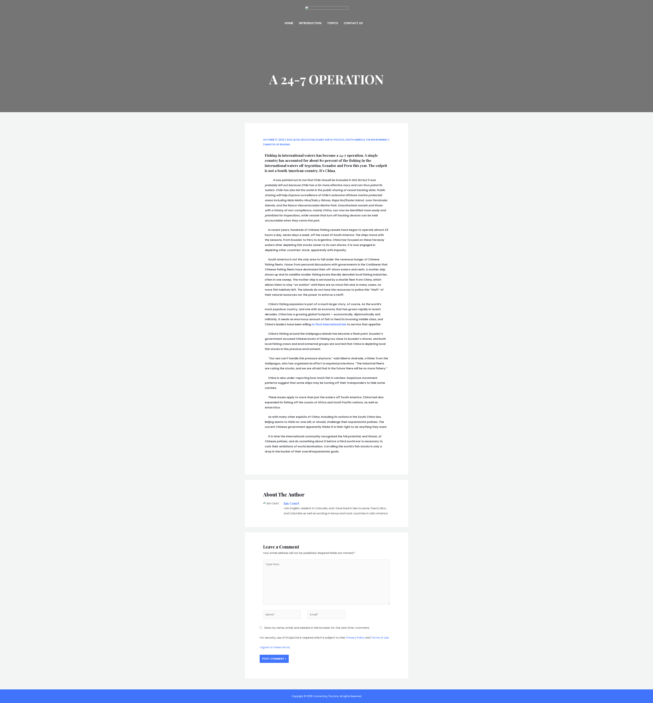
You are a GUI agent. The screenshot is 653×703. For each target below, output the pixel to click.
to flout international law (329, 324)
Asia (289, 139)
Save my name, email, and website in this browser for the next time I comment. (317, 628)
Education (308, 139)
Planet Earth (324, 139)
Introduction (310, 23)
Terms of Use (380, 638)
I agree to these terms (275, 647)
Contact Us (353, 23)
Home (289, 23)
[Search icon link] (370, 23)
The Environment (377, 139)
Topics (332, 23)
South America (355, 139)
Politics (339, 139)
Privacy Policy (355, 638)
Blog (296, 139)
